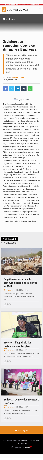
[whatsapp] (30, 88)
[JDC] (15, 9)
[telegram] (24, 88)
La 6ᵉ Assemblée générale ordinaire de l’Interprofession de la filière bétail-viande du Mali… (20, 296)
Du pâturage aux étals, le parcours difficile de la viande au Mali (20, 283)
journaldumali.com (29, 440)
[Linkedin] (5, 88)
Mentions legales (21, 431)
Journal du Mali (18, 77)
